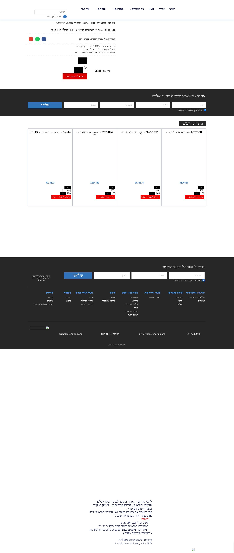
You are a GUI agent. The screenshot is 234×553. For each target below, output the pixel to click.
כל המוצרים (138, 9)
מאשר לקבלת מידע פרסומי (190, 110)
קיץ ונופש (134, 297)
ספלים (179, 304)
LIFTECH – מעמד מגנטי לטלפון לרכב (184, 132)
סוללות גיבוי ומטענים (197, 297)
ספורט (93, 23)
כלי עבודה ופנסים (99, 39)
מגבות (68, 301)
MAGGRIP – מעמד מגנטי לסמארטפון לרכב (139, 133)
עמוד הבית (111, 23)
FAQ (151, 9)
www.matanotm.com (70, 333)
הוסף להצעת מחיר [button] (195, 197)
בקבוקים (179, 297)
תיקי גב (113, 297)
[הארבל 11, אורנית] (122, 333)
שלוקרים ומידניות (131, 304)
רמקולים (201, 301)
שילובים (50, 301)
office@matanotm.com (152, 333)
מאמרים (102, 9)
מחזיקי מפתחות (87, 301)
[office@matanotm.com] (167, 333)
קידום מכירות (101, 23)
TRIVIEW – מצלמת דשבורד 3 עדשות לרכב (95, 133)
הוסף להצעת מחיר (74, 76)
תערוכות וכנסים (87, 304)
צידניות (135, 301)
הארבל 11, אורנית (110, 333)
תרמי (180, 301)
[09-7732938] (203, 333)
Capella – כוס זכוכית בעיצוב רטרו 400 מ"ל (50, 132)
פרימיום (50, 297)
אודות (162, 9)
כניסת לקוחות (55, 16)
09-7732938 (194, 333)
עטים (91, 297)
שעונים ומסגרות (154, 297)
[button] (44, 39)
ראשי (172, 9)
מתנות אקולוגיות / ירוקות (43, 304)
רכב (80, 39)
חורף (136, 308)
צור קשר (85, 9)
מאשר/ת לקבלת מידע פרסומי (188, 280)
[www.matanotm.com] (84, 333)
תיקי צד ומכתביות (109, 301)
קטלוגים (119, 9)
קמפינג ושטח (133, 315)
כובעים (68, 297)
